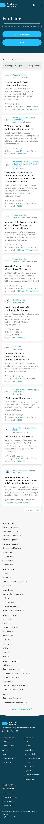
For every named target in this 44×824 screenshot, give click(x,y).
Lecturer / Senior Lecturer (28, 109)
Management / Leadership (13, 610)
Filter (22, 42)
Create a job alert (23, 34)
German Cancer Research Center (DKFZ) (24, 429)
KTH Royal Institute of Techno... (15, 690)
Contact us (6, 762)
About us (5, 750)
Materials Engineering (11, 540)
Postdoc (22, 337)
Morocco (6, 644)
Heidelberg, (16, 432)
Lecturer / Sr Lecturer (32, 754)
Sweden (21, 302)
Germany (27, 122)
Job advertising (8, 788)
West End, (16, 472)
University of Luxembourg (13, 669)
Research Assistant (31, 774)
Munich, (15, 168)
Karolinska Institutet (11, 677)
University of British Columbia (23, 470)
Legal (4, 817)
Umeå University (18, 300)
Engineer (6, 598)
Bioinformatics (9, 552)
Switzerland (8, 631)
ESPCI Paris (16, 346)
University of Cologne (11, 698)
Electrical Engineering (11, 535)
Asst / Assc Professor (32, 758)
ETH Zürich (7, 681)
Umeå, (15, 302)
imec (5, 694)
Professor (22, 153)
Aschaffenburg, (18, 122)
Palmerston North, (19, 217)
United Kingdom (23, 77)
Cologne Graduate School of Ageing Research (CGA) (25, 390)
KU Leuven (7, 665)
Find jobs (5, 741)
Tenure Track (8, 602)
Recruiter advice (8, 805)
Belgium (6, 619)
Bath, (14, 77)
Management (29, 779)
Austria (6, 648)
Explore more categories (21, 709)
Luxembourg (8, 635)
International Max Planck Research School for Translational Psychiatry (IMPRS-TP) (25, 164)
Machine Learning (10, 527)
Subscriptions (7, 793)
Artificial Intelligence (11, 531)
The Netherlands (10, 627)
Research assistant (10, 606)
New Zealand (32, 217)
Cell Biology (8, 560)
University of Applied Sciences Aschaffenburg (23, 118)
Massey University (19, 215)
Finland (6, 652)
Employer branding (9, 797)
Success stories (8, 801)
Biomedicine (8, 564)
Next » (38, 510)
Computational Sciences (12, 548)
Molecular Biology (10, 544)
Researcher (7, 590)
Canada (23, 472)
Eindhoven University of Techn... (15, 685)
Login (4, 754)
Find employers (8, 745)
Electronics (7, 556)
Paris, (14, 349)
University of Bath (19, 75)
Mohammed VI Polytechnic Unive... (16, 673)
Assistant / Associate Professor (18, 502)
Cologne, (15, 394)
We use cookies (12, 817)
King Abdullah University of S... (14, 702)
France (19, 349)
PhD (21, 206)
